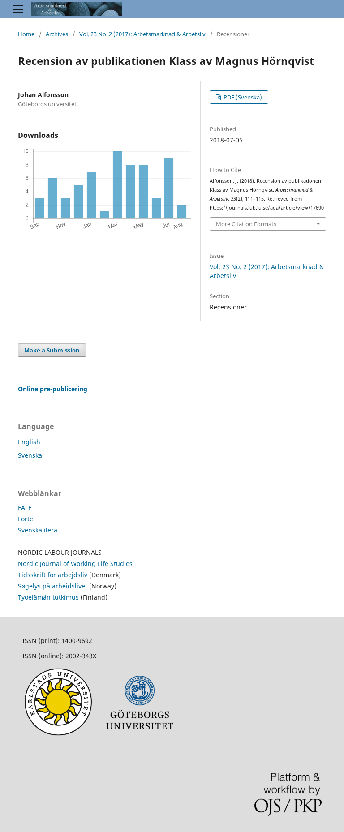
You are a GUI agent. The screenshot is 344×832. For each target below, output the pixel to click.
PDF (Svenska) (242, 97)
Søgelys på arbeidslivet (52, 586)
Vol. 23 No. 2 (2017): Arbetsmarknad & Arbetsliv (142, 34)
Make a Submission (52, 350)
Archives (57, 34)
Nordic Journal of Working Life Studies (75, 563)
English (29, 441)
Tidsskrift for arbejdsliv (53, 574)
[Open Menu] (18, 9)
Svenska (30, 455)
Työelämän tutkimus (48, 597)
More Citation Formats (246, 224)
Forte (25, 519)
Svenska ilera (37, 530)
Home (26, 34)
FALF (24, 507)
